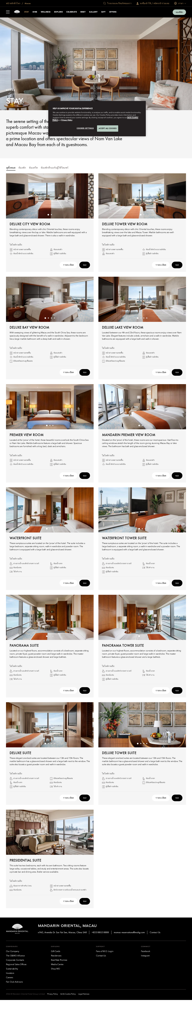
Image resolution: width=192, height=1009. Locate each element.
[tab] (10, 168)
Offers (113, 12)
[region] (97, 118)
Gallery (93, 12)
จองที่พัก (179, 12)
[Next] (87, 196)
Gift (103, 12)
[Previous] (12, 196)
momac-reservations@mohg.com (129, 932)
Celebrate (71, 12)
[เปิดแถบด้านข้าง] (8, 12)
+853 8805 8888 (100, 932)
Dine (35, 12)
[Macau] (17, 12)
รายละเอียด (68, 264)
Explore (58, 12)
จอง (84, 264)
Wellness (46, 12)
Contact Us (155, 932)
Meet (83, 12)
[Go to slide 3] (51, 318)
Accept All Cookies (108, 128)
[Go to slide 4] (54, 318)
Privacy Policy (66, 120)
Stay (26, 12)
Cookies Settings (85, 128)
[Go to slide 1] (48, 214)
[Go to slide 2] (51, 214)
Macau (27, 3)
